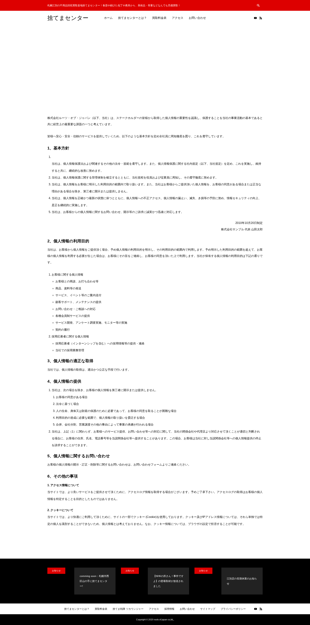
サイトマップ (207, 608)
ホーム (108, 17)
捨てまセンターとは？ (132, 17)
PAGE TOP (300, 603)
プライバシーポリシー (233, 608)
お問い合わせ (197, 17)
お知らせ (56, 570)
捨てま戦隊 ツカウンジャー (128, 608)
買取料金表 (159, 17)
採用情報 (169, 608)
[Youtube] (255, 18)
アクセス (177, 17)
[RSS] (260, 18)
